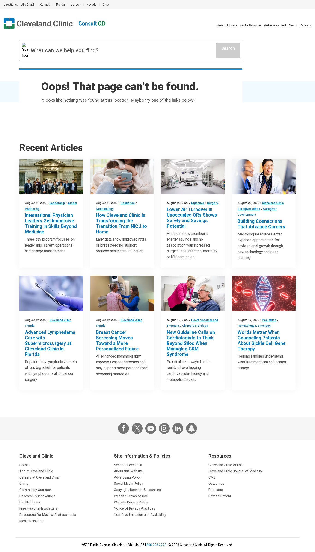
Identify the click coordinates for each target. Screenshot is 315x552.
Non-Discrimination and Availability (140, 515)
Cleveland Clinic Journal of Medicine (235, 471)
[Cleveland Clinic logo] (38, 23)
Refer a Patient (275, 25)
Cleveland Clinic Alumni (225, 465)
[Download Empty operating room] (193, 176)
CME (211, 477)
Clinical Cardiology (195, 325)
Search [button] (228, 48)
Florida (60, 4)
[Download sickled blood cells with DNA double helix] (263, 293)
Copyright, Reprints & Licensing (137, 490)
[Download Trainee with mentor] (263, 176)
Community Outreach (35, 490)
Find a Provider (250, 25)
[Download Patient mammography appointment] (122, 293)
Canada (45, 4)
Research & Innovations (37, 496)
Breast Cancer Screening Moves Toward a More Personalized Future (117, 340)
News (293, 25)
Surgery (212, 203)
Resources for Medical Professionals (47, 515)
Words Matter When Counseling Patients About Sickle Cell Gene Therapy (261, 340)
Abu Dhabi (27, 4)
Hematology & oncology (254, 325)
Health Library (227, 25)
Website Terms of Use (131, 496)
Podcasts (215, 490)
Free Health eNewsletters (38, 508)
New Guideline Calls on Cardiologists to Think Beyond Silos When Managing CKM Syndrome (191, 343)
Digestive (197, 203)
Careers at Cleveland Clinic (39, 477)
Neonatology (104, 209)
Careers (305, 25)
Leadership (57, 203)
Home (24, 465)
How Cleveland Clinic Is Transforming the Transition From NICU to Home (121, 223)
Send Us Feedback (128, 465)
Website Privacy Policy (131, 502)
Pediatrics (127, 203)
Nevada (91, 4)
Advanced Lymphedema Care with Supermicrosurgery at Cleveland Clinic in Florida (50, 343)
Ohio (106, 4)
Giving (23, 484)
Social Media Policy (128, 484)
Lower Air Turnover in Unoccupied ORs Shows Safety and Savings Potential (192, 218)
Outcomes (216, 484)
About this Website (128, 471)
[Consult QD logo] (92, 23)
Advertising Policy (127, 477)
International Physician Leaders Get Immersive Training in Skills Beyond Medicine (51, 223)
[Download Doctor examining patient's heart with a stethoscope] (193, 293)
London (75, 4)
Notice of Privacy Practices (134, 508)
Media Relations (31, 521)
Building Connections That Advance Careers (261, 223)
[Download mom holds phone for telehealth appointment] (122, 176)
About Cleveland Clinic (36, 471)
